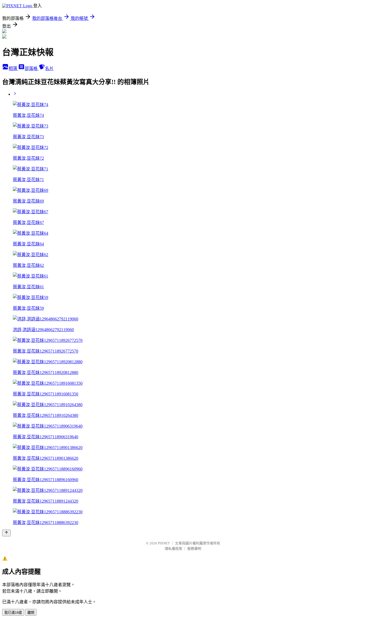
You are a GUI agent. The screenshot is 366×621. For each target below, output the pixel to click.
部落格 (32, 68)
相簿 (13, 68)
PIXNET (164, 543)
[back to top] (6, 533)
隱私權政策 (173, 549)
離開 (30, 613)
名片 (49, 68)
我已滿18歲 (13, 613)
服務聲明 (194, 549)
